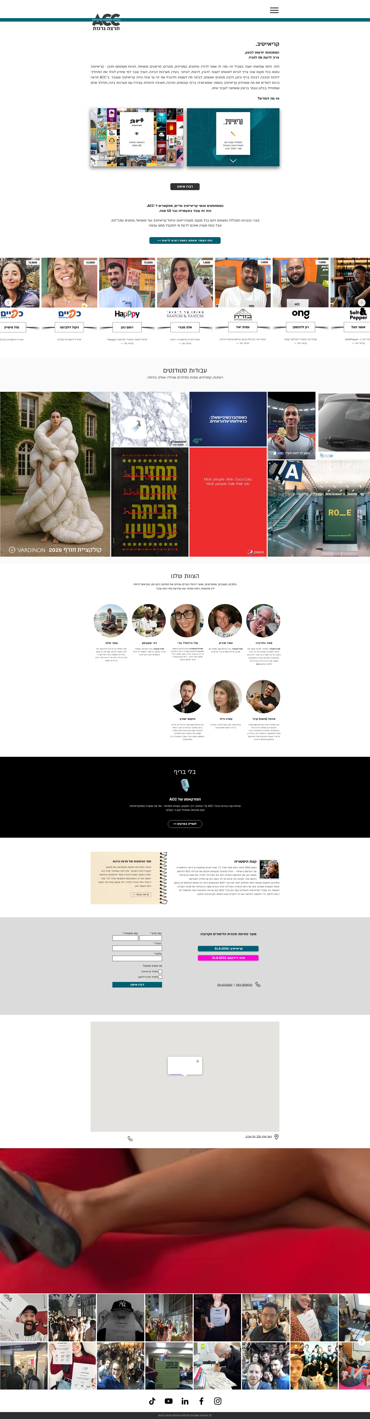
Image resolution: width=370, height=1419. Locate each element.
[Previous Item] (362, 302)
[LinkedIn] (185, 1401)
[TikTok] (152, 1401)
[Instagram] (218, 1401)
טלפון (159, 953)
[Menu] (274, 10)
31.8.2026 (219, 958)
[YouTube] (168, 1401)
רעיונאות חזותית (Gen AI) (137, 144)
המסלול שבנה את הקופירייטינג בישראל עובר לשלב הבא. (233, 145)
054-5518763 (244, 985)
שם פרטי (156, 933)
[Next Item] (8, 302)
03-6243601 (224, 985)
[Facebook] (201, 1401)
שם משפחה (131, 933)
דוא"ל (158, 943)
